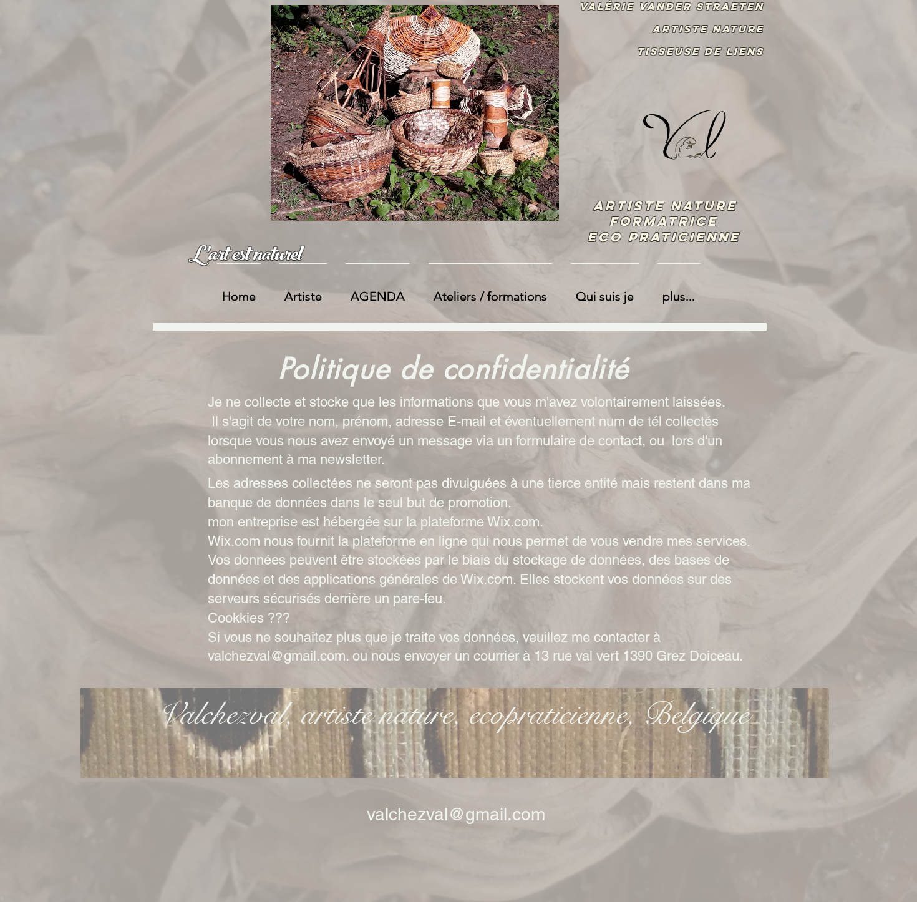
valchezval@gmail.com (277, 656)
